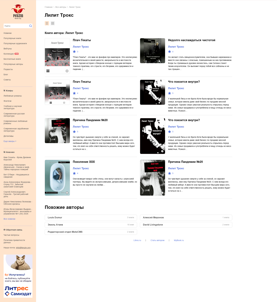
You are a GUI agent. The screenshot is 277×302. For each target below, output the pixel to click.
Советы (7, 80)
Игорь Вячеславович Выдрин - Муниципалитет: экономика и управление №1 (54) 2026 (18, 211)
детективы (8, 136)
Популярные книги (12, 38)
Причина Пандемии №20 (90, 120)
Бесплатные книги (12, 59)
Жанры (9, 90)
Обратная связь (14, 230)
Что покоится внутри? (184, 81)
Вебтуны (8, 48)
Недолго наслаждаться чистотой (191, 40)
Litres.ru (137, 240)
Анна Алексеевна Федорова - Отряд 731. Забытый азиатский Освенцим (17, 184)
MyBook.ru (179, 240)
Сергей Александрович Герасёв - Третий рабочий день (16, 194)
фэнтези (7, 101)
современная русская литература (14, 114)
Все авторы (60, 7)
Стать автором (157, 240)
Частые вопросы (11, 235)
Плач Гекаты (82, 40)
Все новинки (9, 219)
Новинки (8, 33)
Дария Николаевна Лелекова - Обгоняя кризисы (18, 202)
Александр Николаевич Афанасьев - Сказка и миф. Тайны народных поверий (17, 167)
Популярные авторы (13, 64)
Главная (49, 7)
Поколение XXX (84, 161)
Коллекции (9, 54)
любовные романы (13, 96)
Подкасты (8, 69)
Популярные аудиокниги (15, 43)
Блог (6, 74)
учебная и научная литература (13, 107)
